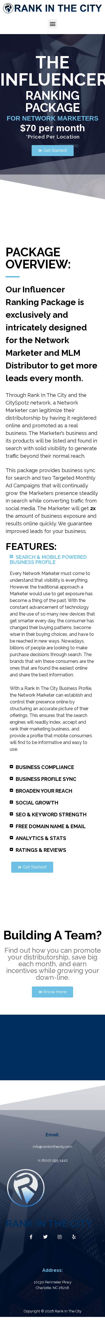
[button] (52, 23)
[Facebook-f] (31, 1236)
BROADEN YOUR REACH (44, 791)
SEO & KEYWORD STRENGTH (51, 814)
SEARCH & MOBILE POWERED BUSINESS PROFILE (48, 559)
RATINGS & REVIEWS (41, 850)
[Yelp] (73, 1236)
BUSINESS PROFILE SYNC (46, 779)
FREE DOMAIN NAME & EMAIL (51, 826)
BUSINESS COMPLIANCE (45, 767)
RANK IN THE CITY (49, 1223)
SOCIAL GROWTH (37, 803)
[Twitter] (45, 1236)
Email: (52, 1134)
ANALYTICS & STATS (41, 838)
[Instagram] (59, 1236)
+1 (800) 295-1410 (53, 1160)
